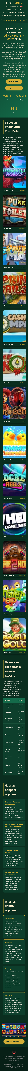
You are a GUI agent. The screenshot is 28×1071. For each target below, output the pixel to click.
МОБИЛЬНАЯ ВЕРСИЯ (14, 7)
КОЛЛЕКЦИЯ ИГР (8, 13)
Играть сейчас (13, 82)
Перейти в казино (13, 1041)
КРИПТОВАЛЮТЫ (11, 10)
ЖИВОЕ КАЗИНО (7, 16)
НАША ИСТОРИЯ (20, 13)
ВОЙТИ (5, 20)
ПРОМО (20, 10)
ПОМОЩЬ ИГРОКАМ (19, 16)
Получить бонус (13, 88)
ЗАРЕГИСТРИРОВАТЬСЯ (18, 20)
